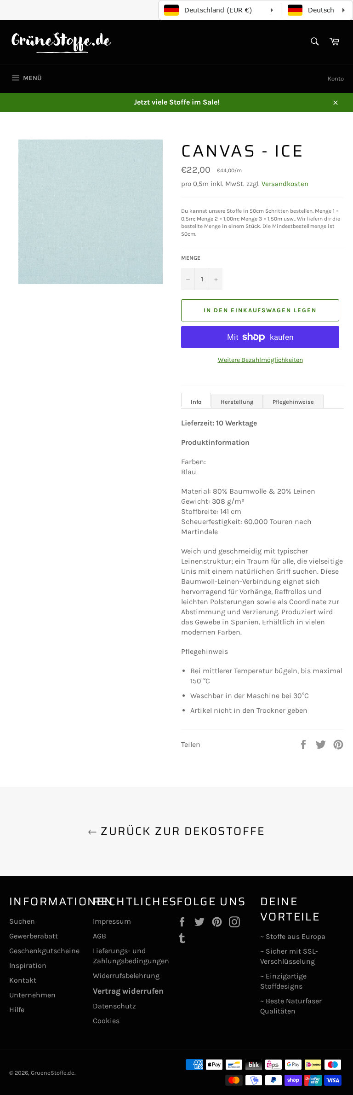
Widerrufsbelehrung (126, 975)
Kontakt (22, 980)
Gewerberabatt (33, 936)
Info (196, 401)
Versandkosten (285, 184)
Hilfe (16, 1009)
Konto (336, 78)
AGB (99, 936)
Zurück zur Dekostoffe (181, 831)
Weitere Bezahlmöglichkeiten (260, 360)
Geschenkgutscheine (44, 950)
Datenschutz (114, 1006)
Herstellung (237, 401)
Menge (190, 258)
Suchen (22, 921)
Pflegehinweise (293, 401)
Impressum (112, 921)
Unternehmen (32, 994)
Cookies (106, 1020)
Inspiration (27, 965)
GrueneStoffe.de (52, 1072)
